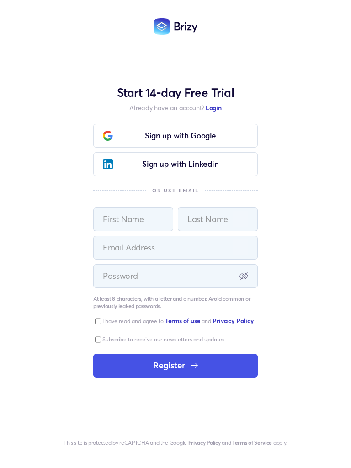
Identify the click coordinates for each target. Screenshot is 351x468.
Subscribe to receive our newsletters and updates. (164, 339)
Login (214, 108)
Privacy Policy (204, 442)
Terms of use (182, 320)
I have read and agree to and (178, 320)
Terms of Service (252, 442)
